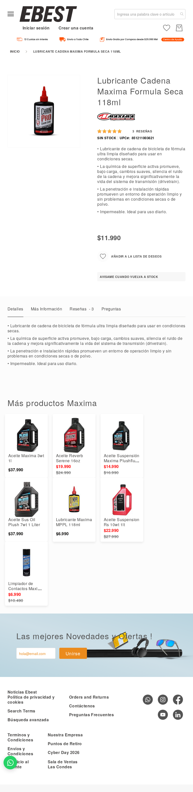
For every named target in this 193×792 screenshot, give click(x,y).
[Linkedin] (178, 715)
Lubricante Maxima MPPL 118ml (74, 522)
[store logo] (48, 14)
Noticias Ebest (22, 692)
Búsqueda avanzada (28, 720)
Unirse (73, 653)
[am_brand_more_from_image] (26, 435)
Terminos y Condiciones (20, 737)
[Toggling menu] (11, 14)
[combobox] (149, 14)
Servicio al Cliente (18, 764)
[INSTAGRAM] (163, 700)
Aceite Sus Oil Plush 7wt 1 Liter (24, 522)
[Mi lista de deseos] (167, 28)
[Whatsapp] (148, 700)
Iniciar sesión (36, 28)
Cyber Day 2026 (64, 752)
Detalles (15, 309)
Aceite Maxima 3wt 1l (26, 458)
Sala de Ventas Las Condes (63, 764)
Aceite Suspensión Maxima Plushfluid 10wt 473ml (121, 461)
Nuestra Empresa (65, 735)
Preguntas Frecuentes (91, 714)
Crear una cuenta (76, 28)
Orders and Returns (89, 697)
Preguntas (111, 309)
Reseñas (82, 309)
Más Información (46, 309)
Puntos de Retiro (65, 743)
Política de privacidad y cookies (31, 699)
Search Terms (21, 711)
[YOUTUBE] (163, 715)
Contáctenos (82, 706)
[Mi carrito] (179, 28)
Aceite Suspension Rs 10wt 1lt (121, 522)
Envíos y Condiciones (20, 751)
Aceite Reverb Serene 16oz (69, 458)
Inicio (15, 51)
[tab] (15, 310)
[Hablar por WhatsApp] (10, 762)
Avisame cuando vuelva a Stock (129, 276)
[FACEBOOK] (178, 700)
